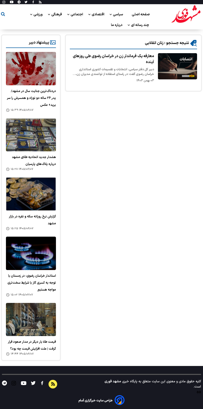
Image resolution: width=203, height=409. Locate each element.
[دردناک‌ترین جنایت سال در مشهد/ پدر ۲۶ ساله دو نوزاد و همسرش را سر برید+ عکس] (31, 68)
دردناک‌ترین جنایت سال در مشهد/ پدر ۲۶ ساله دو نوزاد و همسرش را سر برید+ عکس (31, 98)
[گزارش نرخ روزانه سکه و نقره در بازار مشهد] (31, 194)
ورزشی (38, 14)
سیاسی (118, 14)
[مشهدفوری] (186, 14)
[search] (3, 15)
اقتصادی (98, 14)
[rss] (40, 2)
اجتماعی (77, 14)
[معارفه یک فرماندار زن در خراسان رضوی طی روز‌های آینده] (177, 66)
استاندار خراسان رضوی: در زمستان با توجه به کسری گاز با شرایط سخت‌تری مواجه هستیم (31, 282)
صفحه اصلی (141, 14)
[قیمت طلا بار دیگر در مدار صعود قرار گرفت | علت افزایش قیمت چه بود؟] (31, 319)
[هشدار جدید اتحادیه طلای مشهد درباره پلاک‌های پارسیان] (31, 135)
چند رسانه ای (140, 25)
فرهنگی (57, 14)
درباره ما (117, 25)
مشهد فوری (112, 381)
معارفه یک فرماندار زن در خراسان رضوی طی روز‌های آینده (113, 59)
